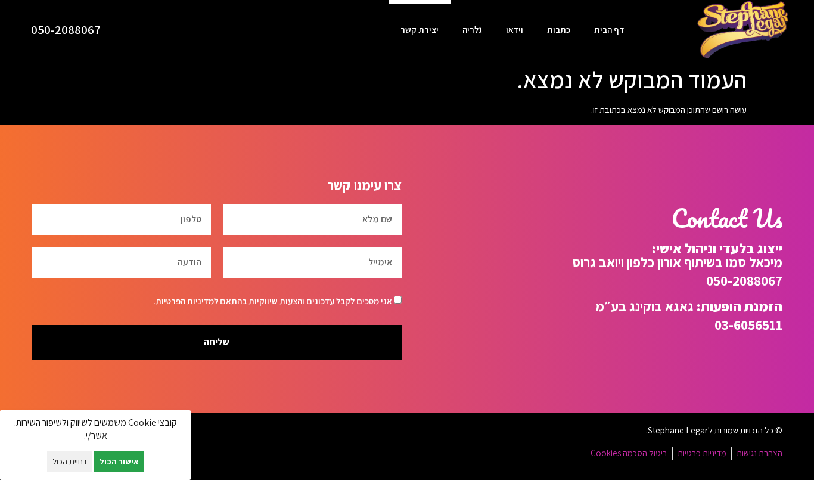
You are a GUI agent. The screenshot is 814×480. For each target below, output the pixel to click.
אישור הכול (119, 461)
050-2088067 (66, 29)
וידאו (514, 29)
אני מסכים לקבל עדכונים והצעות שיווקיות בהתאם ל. (272, 300)
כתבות (558, 29)
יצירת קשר (419, 29)
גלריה (472, 29)
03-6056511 (748, 324)
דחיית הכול (69, 461)
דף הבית (609, 29)
